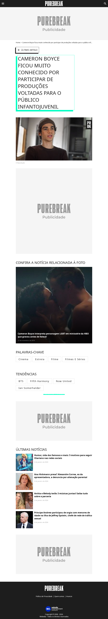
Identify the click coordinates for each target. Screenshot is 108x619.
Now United (64, 381)
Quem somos (59, 596)
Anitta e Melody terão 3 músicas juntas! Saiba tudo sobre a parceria (61, 495)
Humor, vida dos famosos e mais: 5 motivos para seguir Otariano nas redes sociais (63, 457)
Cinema (23, 359)
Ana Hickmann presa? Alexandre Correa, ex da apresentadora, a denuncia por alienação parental (60, 476)
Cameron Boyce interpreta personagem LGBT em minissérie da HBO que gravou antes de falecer (53, 335)
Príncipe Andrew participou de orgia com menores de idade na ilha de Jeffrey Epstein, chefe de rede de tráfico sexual (63, 515)
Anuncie (69, 596)
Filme (54, 359)
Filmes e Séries (75, 359)
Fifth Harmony (39, 381)
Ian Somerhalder (30, 388)
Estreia (40, 359)
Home (18, 42)
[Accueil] (54, 3)
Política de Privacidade (44, 596)
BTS (21, 381)
